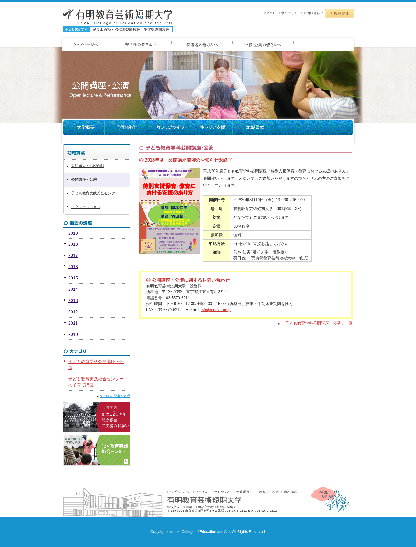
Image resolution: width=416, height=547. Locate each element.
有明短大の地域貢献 (87, 166)
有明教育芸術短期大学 (118, 20)
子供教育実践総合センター (96, 450)
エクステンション (85, 207)
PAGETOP (330, 502)
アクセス (269, 13)
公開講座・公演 (84, 179)
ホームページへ (85, 45)
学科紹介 (126, 127)
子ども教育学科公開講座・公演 (96, 364)
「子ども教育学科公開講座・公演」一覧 (317, 323)
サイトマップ (289, 13)
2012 (73, 311)
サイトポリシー (244, 491)
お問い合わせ (313, 13)
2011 (73, 323)
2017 (73, 255)
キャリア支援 (211, 127)
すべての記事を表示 (115, 396)
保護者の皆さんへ (202, 45)
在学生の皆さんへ (141, 45)
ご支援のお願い (96, 417)
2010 (73, 334)
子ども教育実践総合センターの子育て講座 (96, 381)
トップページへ (180, 491)
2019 (73, 233)
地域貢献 (254, 127)
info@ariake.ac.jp (216, 309)
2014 (73, 289)
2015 (73, 277)
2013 (73, 300)
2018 (73, 244)
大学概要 (84, 127)
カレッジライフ (168, 127)
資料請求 (339, 13)
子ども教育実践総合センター (95, 193)
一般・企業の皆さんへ (263, 45)
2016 (73, 266)
